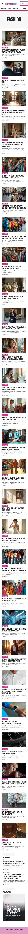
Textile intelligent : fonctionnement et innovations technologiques (14, 630)
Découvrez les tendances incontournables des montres (11, 722)
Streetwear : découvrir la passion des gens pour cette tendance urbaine (14, 237)
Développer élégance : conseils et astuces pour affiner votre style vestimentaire (12, 144)
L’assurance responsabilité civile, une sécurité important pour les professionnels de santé (13, 876)
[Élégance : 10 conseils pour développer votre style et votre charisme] (14, 315)
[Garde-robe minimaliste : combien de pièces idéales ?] (14, 496)
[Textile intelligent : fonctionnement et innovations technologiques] (14, 617)
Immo (6, 859)
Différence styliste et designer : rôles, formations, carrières (14, 418)
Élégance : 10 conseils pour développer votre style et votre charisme (14, 328)
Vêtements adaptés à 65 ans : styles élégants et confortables (13, 298)
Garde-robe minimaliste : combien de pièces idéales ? (13, 509)
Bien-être (7, 872)
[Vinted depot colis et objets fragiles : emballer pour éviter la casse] (14, 38)
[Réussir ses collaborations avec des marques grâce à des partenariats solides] (14, 98)
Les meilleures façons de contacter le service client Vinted (14, 388)
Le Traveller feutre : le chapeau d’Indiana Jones (12, 843)
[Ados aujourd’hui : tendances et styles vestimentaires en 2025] (14, 587)
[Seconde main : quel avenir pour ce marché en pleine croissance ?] (14, 254)
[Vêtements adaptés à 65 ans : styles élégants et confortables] (14, 285)
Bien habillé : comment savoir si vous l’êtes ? (13, 81)
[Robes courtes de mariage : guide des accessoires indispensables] (14, 526)
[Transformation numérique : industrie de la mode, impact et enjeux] (14, 436)
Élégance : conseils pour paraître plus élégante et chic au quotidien (14, 660)
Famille (7, 904)
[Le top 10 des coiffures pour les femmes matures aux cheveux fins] (14, 345)
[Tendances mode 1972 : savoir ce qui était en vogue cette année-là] (14, 466)
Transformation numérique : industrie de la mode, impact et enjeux (14, 449)
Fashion (4, 47)
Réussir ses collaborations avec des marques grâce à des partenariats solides (13, 112)
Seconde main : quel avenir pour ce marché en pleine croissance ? (12, 267)
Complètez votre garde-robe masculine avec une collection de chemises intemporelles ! (14, 691)
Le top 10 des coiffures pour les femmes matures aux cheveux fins (12, 358)
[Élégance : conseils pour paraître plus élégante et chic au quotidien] (14, 647)
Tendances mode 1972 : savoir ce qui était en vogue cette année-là (13, 479)
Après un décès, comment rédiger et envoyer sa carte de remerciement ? (12, 910)
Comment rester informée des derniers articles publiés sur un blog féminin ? (14, 783)
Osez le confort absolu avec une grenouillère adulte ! (12, 813)
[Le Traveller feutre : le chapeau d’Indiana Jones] (14, 830)
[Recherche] (23, 3)
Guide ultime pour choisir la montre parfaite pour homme (13, 753)
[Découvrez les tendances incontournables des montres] (14, 709)
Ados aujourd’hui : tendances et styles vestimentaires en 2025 (14, 600)
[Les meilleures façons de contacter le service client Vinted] (14, 375)
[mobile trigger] (3, 3)
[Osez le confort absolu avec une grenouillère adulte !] (14, 800)
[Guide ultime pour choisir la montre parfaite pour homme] (14, 739)
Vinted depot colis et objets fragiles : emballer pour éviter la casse (14, 51)
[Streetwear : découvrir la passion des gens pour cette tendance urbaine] (14, 224)
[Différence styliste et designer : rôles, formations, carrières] (14, 405)
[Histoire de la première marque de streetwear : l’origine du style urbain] (14, 556)
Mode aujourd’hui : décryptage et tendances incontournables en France (14, 207)
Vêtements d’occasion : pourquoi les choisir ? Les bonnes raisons (13, 177)
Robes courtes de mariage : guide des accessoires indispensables (13, 539)
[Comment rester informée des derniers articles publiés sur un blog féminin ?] (14, 770)
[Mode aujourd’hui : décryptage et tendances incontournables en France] (14, 194)
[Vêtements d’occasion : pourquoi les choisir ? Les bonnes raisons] (14, 164)
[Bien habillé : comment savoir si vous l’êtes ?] (14, 68)
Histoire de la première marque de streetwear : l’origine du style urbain (14, 569)
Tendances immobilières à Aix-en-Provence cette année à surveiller (14, 863)
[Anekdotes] (11, 3)
